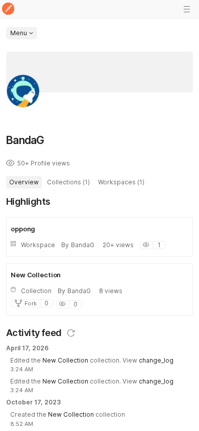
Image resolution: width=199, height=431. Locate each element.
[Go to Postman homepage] (8, 9)
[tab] (24, 182)
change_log (156, 360)
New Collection (65, 360)
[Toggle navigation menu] (187, 9)
